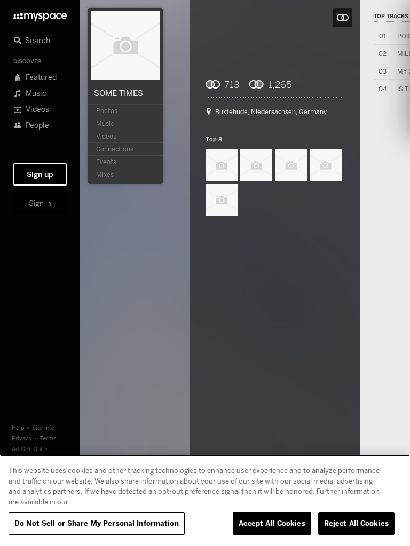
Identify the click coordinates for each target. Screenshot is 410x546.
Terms (48, 438)
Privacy (22, 438)
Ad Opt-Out (27, 449)
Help (18, 427)
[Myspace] (40, 14)
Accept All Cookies (272, 523)
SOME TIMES (118, 92)
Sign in (40, 203)
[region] (205, 500)
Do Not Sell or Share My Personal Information (96, 523)
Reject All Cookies (356, 523)
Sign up (40, 174)
